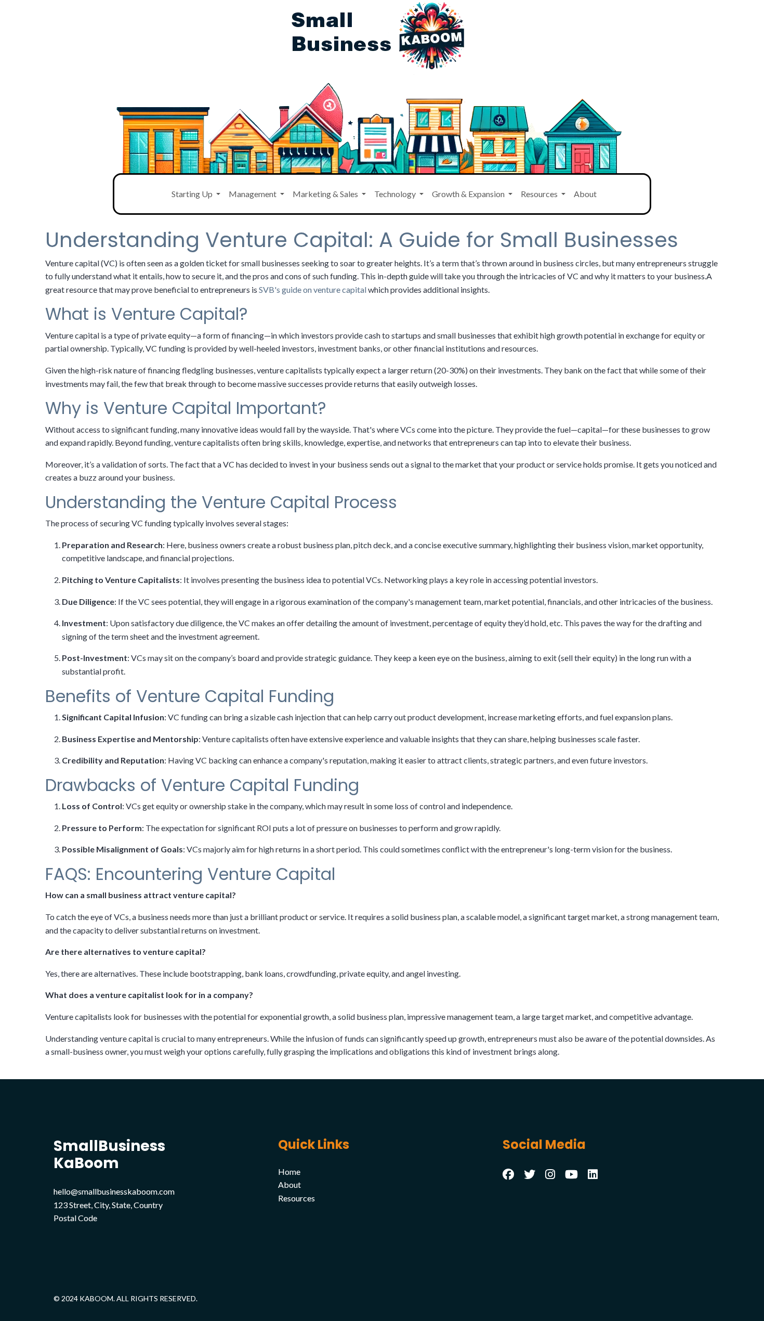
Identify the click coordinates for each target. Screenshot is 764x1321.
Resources (296, 1198)
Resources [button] (540, 194)
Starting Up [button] (193, 194)
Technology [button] (395, 194)
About (585, 194)
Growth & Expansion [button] (469, 194)
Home (289, 1171)
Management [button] (253, 194)
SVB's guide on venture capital (312, 289)
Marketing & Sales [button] (326, 194)
